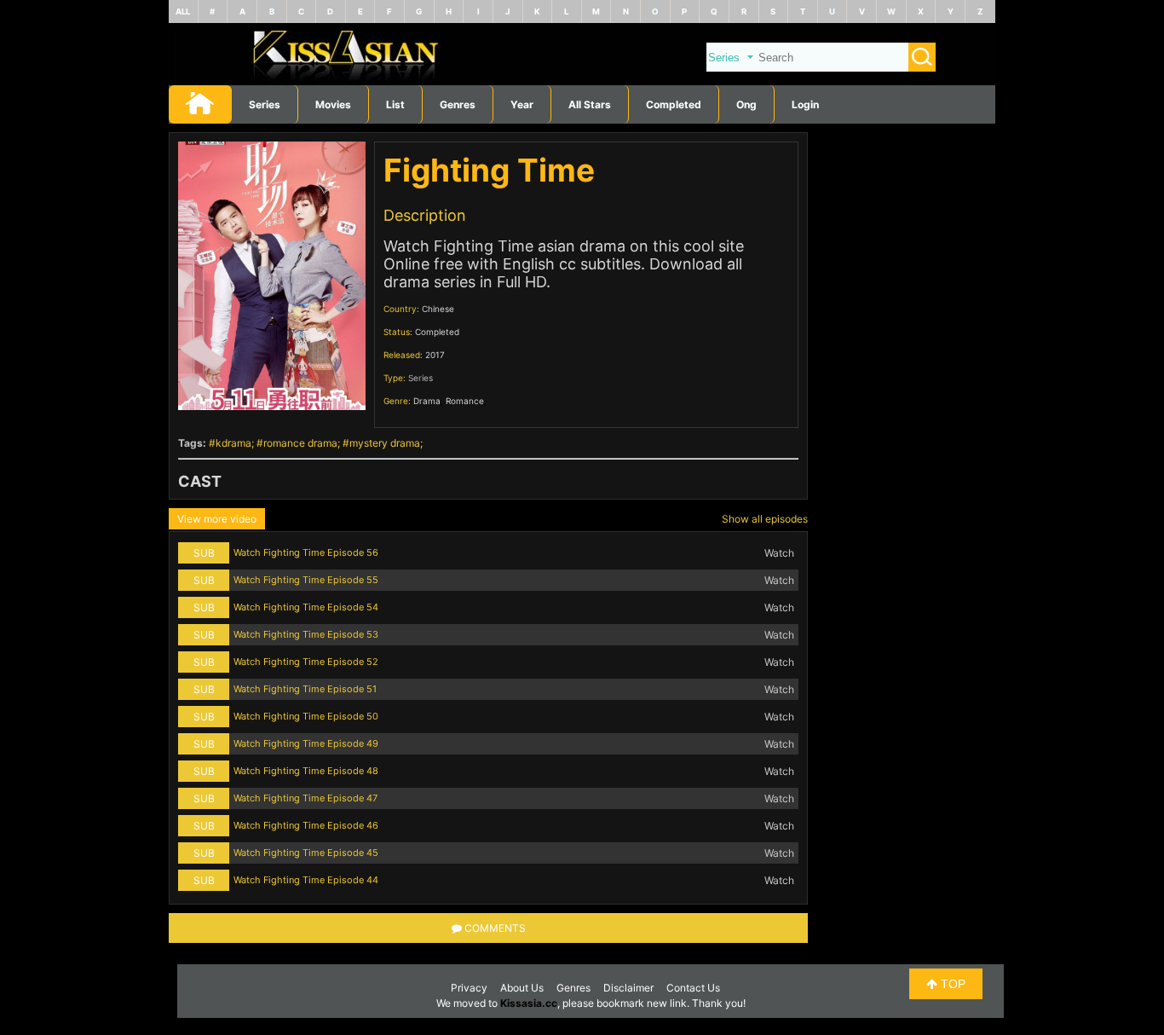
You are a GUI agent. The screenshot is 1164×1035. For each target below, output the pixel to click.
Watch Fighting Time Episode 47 (305, 798)
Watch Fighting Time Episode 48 (305, 771)
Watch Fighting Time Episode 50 (305, 716)
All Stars (589, 104)
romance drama (300, 443)
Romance (465, 401)
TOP (951, 984)
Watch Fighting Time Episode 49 (305, 743)
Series (264, 104)
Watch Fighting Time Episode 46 (305, 825)
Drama (427, 401)
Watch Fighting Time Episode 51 (305, 689)
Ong (746, 104)
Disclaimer (628, 987)
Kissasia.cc (528, 1003)
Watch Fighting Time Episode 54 (305, 607)
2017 (435, 355)
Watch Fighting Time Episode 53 (305, 634)
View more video (216, 518)
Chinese (438, 309)
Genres (573, 987)
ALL (183, 11)
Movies (333, 104)
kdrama (233, 443)
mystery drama (384, 443)
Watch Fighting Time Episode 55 (305, 580)
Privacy (469, 987)
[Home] (582, 81)
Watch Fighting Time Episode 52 (305, 662)
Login (805, 104)
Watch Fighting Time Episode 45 (305, 853)
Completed (673, 104)
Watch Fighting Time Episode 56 (305, 552)
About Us (522, 987)
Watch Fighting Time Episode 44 (305, 880)
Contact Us (693, 987)
